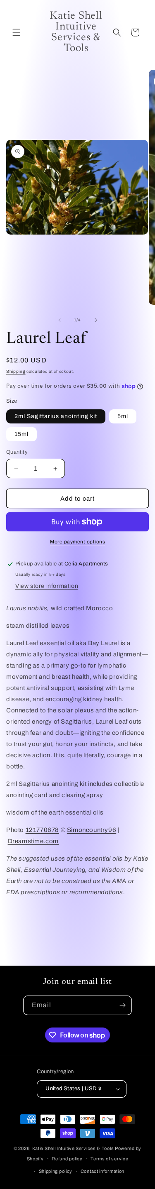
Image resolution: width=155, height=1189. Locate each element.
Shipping (16, 371)
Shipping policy (56, 1171)
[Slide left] (59, 320)
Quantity (17, 452)
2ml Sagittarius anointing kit (55, 416)
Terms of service (109, 1158)
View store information (46, 586)
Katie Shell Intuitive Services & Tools (73, 1148)
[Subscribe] (122, 1005)
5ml (122, 416)
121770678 (42, 830)
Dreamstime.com (33, 841)
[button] (16, 32)
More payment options (77, 542)
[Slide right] (96, 320)
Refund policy (67, 1158)
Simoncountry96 (91, 830)
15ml (21, 434)
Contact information (102, 1171)
